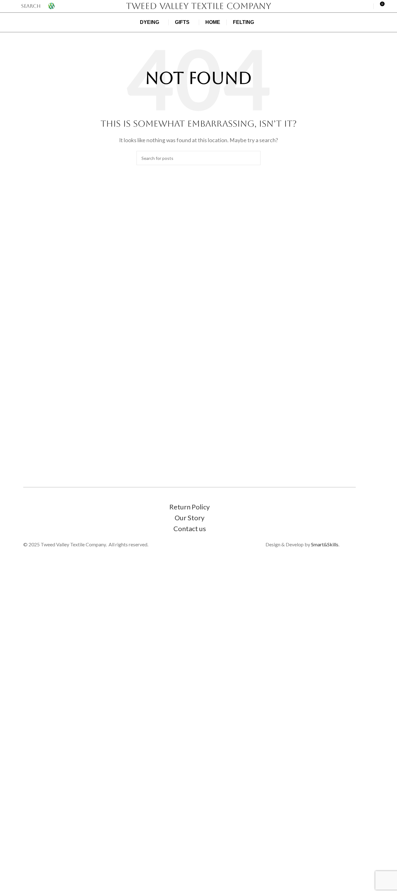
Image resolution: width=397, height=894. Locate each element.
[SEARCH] (253, 158)
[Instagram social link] (366, 6)
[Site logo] (51, 5)
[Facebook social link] (358, 6)
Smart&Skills (324, 544)
